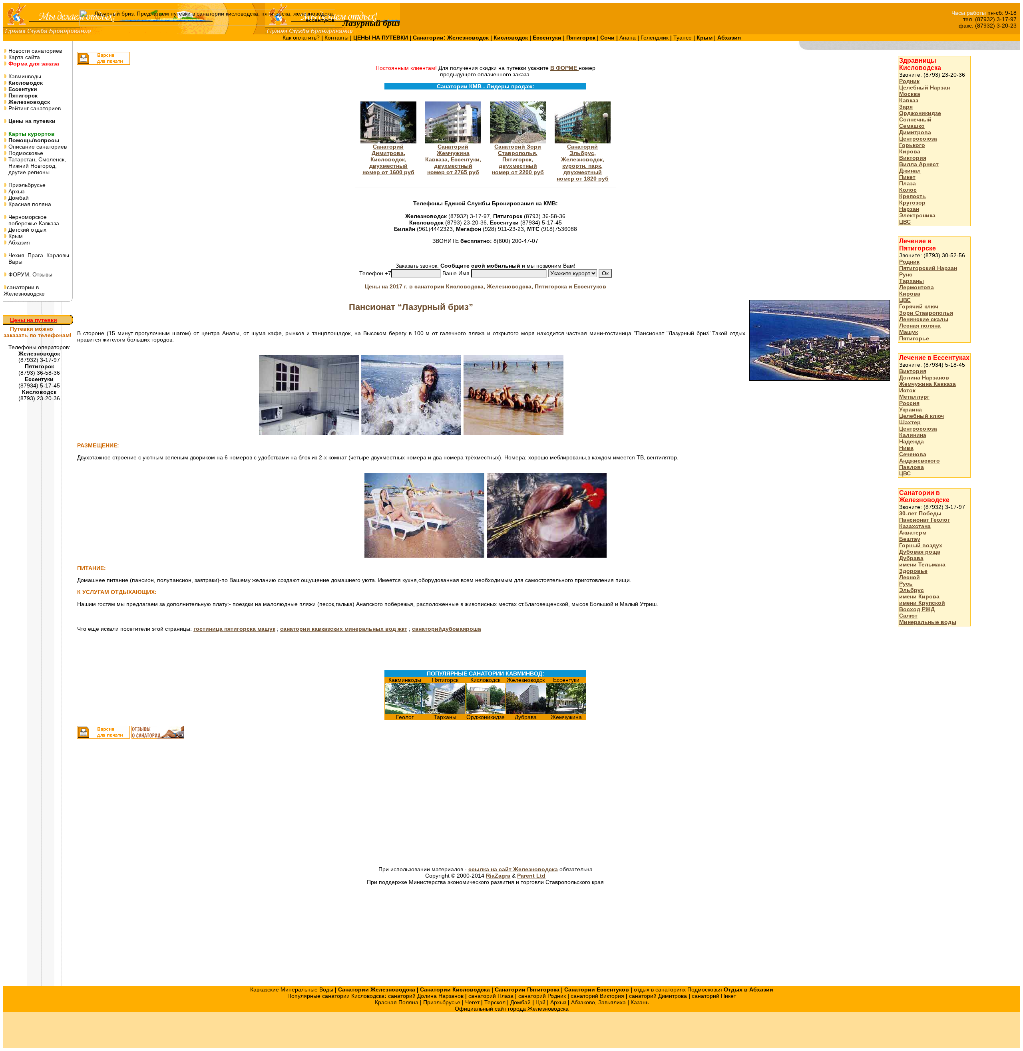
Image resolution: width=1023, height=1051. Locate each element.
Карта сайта (23, 57)
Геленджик (655, 37)
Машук (908, 332)
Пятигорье (914, 338)
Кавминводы (24, 76)
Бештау (909, 539)
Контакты (337, 37)
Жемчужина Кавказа (927, 384)
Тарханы (911, 281)
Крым (15, 236)
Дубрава (911, 558)
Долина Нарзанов (924, 377)
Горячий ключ (918, 306)
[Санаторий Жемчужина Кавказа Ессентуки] (566, 712)
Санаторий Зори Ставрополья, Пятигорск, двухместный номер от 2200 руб (518, 159)
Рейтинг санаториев (34, 108)
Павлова (911, 467)
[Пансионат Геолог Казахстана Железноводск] (405, 712)
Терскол (495, 1002)
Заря (906, 106)
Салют (908, 615)
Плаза (907, 183)
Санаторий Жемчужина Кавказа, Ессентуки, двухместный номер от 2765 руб (453, 159)
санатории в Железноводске (24, 290)
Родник (909, 81)
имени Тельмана (922, 564)
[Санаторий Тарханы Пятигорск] (445, 712)
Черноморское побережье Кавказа (31, 220)
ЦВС (905, 222)
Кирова (909, 151)
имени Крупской (922, 603)
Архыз (15, 191)
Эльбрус (911, 590)
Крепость (912, 196)
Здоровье (913, 571)
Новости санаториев (34, 51)
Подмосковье (25, 153)
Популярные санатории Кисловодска (335, 996)
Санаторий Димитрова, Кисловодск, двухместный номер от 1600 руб (388, 159)
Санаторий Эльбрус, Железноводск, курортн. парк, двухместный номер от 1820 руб (583, 162)
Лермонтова (916, 287)
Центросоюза (918, 138)
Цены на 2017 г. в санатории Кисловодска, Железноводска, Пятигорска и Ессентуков (485, 286)
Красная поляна (29, 204)
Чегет (472, 1002)
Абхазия (18, 242)
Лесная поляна (920, 325)
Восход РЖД (917, 609)
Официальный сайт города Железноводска (512, 1008)
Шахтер (910, 422)
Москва (909, 94)
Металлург (914, 396)
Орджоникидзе (920, 113)
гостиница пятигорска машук (234, 629)
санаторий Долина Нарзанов (426, 996)
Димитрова (915, 132)
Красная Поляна (396, 1002)
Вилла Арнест (919, 164)
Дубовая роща (919, 551)
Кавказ (908, 100)
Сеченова (912, 454)
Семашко (912, 126)
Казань (640, 1002)
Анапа (628, 37)
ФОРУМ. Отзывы (29, 274)
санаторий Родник (542, 996)
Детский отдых (26, 229)
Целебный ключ (921, 416)
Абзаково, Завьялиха (598, 1002)
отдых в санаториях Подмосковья (678, 989)
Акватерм (912, 532)
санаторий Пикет (714, 996)
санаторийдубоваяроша (446, 629)
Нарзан (909, 209)
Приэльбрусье (26, 185)
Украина (910, 409)
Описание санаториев (37, 146)
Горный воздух (920, 545)
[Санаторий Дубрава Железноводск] (526, 712)
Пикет (907, 177)
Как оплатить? (302, 37)
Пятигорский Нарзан (928, 268)
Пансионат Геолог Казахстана (924, 523)
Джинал (910, 170)
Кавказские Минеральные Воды (291, 989)
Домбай (18, 198)
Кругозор (912, 202)
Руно (906, 274)
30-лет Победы (920, 513)
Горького (912, 145)
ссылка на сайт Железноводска (513, 869)
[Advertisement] (394, 803)
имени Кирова (919, 596)
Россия (909, 403)
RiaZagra (498, 875)
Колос (908, 190)
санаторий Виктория (597, 996)
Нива (906, 448)
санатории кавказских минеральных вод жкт (343, 629)
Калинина (912, 435)
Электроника (917, 215)
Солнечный (915, 119)
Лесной (909, 577)
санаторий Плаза (490, 996)
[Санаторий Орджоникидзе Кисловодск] (486, 712)
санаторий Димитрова (658, 996)
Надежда (911, 441)
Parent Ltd (531, 875)
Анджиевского (919, 460)
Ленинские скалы (923, 319)
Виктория (912, 158)
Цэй (540, 1002)
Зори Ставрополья (926, 313)
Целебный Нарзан (924, 87)
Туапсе (682, 37)
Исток (907, 390)
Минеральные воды (927, 622)
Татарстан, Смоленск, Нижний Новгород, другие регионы (35, 165)
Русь (906, 583)
